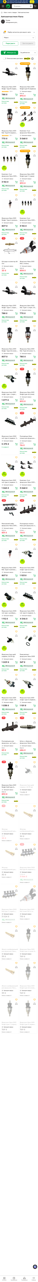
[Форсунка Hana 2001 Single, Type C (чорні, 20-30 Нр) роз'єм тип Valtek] (10, 291)
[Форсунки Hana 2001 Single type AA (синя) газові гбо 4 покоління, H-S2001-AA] (28, 971)
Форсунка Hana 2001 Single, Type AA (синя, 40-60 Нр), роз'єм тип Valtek (9, 350)
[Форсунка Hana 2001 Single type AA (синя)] (28, 378)
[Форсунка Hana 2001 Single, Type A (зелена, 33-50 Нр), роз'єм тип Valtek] (10, 204)
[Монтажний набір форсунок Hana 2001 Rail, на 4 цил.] (10, 509)
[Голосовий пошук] (31, 6)
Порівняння (24, 1280)
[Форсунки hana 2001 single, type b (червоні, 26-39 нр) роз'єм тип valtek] (28, 683)
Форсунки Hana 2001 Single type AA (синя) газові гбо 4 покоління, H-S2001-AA (28, 987)
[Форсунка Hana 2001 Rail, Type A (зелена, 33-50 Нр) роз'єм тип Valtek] (10, 553)
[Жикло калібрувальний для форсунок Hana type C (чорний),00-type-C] (10, 971)
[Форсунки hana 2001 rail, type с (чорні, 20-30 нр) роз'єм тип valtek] (10, 683)
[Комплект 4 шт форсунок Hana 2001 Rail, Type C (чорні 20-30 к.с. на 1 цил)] (28, 466)
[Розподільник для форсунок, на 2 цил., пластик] (10, 727)
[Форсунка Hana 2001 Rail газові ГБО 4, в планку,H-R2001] (28, 895)
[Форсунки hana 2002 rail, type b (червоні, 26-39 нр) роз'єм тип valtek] (10, 422)
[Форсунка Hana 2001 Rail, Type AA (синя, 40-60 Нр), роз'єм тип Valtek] (28, 334)
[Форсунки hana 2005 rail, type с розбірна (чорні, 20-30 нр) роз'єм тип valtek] (10, 597)
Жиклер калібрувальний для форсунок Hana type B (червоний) (10, 830)
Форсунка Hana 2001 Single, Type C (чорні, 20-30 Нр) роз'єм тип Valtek (9, 307)
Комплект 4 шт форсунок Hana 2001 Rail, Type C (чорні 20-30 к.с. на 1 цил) (27, 481)
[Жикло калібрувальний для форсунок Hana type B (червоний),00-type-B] (10, 935)
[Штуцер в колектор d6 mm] (10, 247)
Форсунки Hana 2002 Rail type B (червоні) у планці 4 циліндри (27, 869)
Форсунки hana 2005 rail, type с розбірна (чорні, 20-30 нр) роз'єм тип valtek (9, 612)
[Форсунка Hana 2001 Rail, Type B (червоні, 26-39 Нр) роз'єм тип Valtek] (10, 116)
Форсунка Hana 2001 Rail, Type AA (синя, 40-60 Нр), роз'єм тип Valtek (28, 350)
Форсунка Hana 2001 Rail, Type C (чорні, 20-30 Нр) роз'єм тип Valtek (27, 307)
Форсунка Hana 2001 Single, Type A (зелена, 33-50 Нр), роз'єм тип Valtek (9, 219)
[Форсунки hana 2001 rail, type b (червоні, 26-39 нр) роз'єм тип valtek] (10, 466)
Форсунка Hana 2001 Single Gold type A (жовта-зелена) (9, 786)
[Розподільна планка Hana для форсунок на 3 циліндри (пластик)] (28, 509)
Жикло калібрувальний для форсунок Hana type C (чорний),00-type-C (10, 987)
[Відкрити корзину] (35, 6)
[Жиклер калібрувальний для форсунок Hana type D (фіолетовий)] (28, 815)
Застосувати (27, 43)
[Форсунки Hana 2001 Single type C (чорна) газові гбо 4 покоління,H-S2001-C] (10, 1008)
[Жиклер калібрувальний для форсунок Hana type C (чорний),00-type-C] (10, 853)
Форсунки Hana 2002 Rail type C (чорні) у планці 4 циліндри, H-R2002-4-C (9, 911)
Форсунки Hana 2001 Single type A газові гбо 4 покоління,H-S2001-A (28, 950)
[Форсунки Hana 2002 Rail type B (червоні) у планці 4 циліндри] (28, 853)
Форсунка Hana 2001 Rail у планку (27, 262)
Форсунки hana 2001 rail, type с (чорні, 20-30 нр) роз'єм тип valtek (9, 699)
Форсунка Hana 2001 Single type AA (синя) (27, 393)
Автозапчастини (23, 12)
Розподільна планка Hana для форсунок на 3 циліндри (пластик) (28, 525)
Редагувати (10, 43)
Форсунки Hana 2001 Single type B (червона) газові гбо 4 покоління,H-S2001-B (28, 1024)
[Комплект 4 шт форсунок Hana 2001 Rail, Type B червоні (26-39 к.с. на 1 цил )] (28, 116)
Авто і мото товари (10, 12)
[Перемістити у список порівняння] (16, 68)
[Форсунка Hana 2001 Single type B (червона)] (28, 72)
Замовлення (14, 1280)
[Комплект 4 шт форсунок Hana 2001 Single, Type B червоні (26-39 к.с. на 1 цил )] (10, 160)
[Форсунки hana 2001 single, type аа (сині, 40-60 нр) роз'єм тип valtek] (28, 553)
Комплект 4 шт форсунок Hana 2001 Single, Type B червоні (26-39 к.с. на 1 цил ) (9, 175)
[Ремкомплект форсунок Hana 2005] (28, 640)
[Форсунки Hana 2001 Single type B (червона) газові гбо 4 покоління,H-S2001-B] (28, 1008)
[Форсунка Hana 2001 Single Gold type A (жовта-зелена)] (10, 771)
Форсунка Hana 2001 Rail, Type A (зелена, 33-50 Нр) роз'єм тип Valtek (9, 569)
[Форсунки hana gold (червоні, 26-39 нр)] (10, 640)
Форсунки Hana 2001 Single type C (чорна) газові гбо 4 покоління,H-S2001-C (9, 1024)
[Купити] (16, 94)
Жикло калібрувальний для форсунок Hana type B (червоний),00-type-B (10, 950)
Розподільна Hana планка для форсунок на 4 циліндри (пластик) (27, 437)
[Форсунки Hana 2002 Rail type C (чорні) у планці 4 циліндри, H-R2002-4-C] (10, 895)
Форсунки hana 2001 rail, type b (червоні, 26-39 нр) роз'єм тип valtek (10, 481)
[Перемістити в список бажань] (16, 64)
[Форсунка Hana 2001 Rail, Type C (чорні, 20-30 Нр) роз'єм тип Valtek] (28, 291)
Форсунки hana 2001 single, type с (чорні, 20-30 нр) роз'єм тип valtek (9, 393)
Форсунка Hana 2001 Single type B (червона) (28, 88)
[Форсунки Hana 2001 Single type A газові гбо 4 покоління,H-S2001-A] (28, 935)
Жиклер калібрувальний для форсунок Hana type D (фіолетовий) (28, 830)
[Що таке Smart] (32, 59)
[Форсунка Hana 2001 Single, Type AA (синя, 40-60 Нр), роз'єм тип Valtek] (10, 334)
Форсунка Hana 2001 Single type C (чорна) (27, 175)
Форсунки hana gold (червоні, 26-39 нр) (9, 655)
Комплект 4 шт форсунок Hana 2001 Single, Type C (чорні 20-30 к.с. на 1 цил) (27, 219)
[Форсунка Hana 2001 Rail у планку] (28, 247)
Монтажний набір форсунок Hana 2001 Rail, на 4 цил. (9, 525)
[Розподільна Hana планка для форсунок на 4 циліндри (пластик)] (28, 422)
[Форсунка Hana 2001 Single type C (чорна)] (28, 160)
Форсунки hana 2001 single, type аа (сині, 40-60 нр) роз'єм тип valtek (27, 569)
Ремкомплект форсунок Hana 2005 (27, 655)
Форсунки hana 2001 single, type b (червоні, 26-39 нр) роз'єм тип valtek (27, 699)
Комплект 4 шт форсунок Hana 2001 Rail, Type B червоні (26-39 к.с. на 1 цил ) (27, 132)
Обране (34, 1280)
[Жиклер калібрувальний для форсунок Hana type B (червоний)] (10, 815)
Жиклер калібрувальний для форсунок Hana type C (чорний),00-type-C (10, 869)
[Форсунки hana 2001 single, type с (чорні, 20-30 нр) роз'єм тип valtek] (10, 378)
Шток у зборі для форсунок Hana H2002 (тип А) (28, 742)
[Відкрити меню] (3, 6)
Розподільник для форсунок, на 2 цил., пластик (9, 742)
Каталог (4, 1280)
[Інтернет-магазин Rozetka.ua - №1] (8, 6)
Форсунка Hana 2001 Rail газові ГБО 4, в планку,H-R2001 (27, 911)
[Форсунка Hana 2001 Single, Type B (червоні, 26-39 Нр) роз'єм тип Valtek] (10, 72)
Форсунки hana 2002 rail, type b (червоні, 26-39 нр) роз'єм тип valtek (10, 437)
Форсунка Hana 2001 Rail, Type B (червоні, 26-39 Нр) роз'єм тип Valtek (9, 132)
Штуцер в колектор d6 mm (10, 262)
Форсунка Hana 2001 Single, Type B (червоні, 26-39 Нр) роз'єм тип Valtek (10, 88)
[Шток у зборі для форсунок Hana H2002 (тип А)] (28, 727)
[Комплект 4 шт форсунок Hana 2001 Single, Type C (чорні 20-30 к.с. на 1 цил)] (28, 204)
